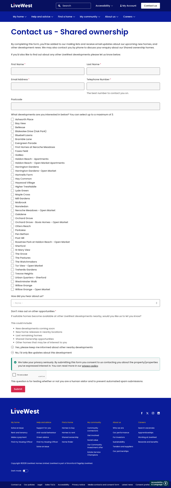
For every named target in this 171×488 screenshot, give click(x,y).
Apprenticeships (145, 432)
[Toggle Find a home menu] (74, 16)
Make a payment (19, 437)
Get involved (93, 435)
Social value (92, 440)
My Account (129, 5)
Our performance (121, 432)
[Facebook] (141, 413)
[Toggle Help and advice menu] (52, 16)
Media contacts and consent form (103, 484)
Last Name (93, 64)
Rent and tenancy (19, 432)
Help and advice (40, 16)
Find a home (65, 16)
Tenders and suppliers (123, 446)
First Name (17, 64)
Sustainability (119, 442)
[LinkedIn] (158, 413)
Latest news (127, 484)
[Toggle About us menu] (117, 16)
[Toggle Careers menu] (134, 16)
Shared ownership (70, 437)
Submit (18, 389)
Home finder (67, 442)
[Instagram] (153, 413)
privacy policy (90, 365)
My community (88, 16)
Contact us (150, 5)
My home (18, 16)
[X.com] (147, 413)
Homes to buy (68, 428)
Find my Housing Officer (22, 442)
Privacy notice (78, 484)
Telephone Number (98, 79)
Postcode (16, 99)
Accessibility (63, 484)
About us (110, 16)
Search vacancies (146, 428)
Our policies (29, 484)
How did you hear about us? (27, 296)
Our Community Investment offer (95, 446)
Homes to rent (68, 432)
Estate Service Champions (94, 453)
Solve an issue (17, 428)
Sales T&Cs (50, 484)
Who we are (118, 428)
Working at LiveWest (147, 437)
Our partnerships (121, 451)
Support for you (44, 428)
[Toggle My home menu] (25, 16)
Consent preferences (145, 484)
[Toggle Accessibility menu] (112, 5)
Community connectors (92, 429)
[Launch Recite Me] (159, 483)
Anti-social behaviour (46, 432)
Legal (39, 484)
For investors (119, 437)
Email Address (19, 79)
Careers (127, 16)
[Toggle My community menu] (99, 16)
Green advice (43, 437)
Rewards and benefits (148, 442)
